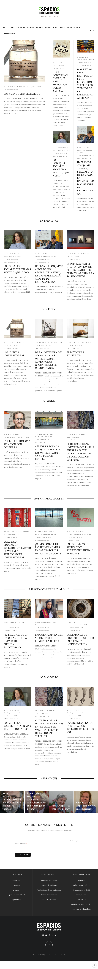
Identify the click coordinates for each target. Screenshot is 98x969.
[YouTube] (46, 935)
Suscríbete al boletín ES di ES (81, 904)
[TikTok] (49, 935)
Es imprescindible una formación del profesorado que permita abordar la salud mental (80, 270)
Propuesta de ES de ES (81, 890)
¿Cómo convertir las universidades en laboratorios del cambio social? (48, 549)
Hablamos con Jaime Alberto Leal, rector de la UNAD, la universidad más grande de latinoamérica (85, 178)
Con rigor (16, 885)
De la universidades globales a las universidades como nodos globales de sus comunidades (48, 360)
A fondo (16, 890)
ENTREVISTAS (8, 27)
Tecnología (15, 434)
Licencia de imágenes (49, 885)
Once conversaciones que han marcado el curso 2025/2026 (61, 82)
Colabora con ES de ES (81, 885)
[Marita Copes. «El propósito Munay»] (61, 802)
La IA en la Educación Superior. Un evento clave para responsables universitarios (17, 549)
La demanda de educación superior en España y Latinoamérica (80, 639)
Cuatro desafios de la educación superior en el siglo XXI (80, 727)
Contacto (81, 881)
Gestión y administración (61, 150)
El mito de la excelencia (75, 354)
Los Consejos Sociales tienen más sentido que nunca (61, 167)
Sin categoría (88, 534)
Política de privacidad (49, 895)
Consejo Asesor (81, 895)
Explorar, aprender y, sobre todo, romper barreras (49, 638)
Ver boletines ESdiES (49, 881)
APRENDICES (60, 27)
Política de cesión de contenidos (49, 890)
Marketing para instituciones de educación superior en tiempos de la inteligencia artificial (85, 84)
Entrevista (16, 881)
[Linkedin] (52, 935)
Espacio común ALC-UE (16, 895)
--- (53, 148)
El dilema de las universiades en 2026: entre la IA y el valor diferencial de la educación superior (80, 452)
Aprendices (16, 900)
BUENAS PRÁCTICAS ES (45, 27)
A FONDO (30, 27)
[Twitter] (90, 30)
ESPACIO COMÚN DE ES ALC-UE (49, 589)
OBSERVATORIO (73, 27)
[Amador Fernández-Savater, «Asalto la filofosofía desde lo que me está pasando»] (12, 802)
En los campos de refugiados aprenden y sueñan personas (80, 549)
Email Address (21, 843)
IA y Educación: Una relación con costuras (17, 444)
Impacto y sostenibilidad (53, 342)
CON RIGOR (20, 27)
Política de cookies (49, 900)
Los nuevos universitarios (22, 93)
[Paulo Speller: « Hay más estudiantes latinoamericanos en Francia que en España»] (37, 802)
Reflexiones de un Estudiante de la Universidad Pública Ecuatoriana (16, 641)
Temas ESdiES (9, 33)
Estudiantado (20, 87)
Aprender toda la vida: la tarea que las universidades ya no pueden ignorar (47, 453)
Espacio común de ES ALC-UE (84, 151)
